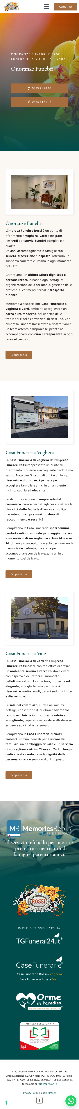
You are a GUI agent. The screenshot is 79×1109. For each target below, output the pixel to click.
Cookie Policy (48, 1092)
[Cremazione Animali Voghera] (39, 994)
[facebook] (39, 1100)
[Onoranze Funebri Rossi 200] (11, 3)
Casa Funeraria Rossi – (39, 974)
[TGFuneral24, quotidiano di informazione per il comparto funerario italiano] (39, 933)
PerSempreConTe (47, 1083)
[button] (70, 1100)
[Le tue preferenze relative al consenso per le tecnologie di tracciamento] (6, 1102)
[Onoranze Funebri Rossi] (39, 884)
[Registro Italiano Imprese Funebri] (39, 1023)
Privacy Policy (31, 1092)
